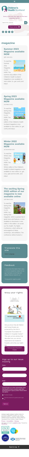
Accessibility (10, 421)
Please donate (13, 27)
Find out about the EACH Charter (14, 349)
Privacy (3, 421)
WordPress (4, 424)
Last (3, 377)
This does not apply (8, 394)
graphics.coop (17, 423)
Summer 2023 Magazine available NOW (14, 51)
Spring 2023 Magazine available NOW (14, 99)
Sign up (5, 404)
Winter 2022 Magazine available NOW (14, 144)
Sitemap (16, 421)
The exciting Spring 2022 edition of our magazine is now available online (14, 192)
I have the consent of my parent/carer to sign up (14, 398)
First (3, 371)
